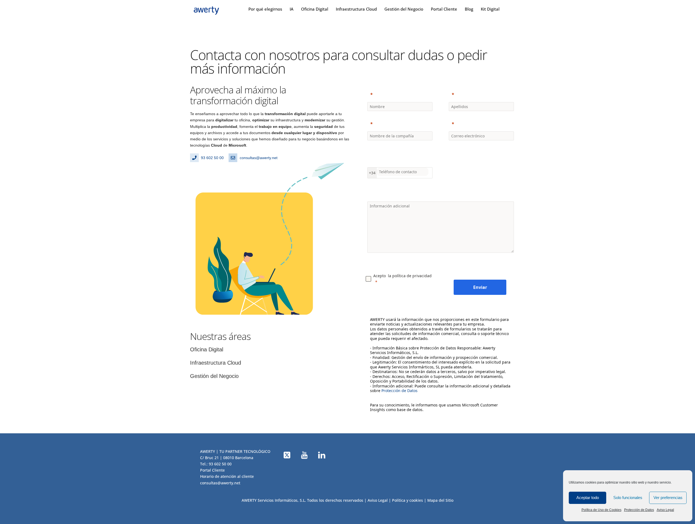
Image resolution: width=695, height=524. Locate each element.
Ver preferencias (668, 497)
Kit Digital (490, 9)
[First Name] (399, 94)
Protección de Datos (639, 510)
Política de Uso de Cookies (601, 510)
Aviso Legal (665, 510)
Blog (469, 9)
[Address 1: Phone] (399, 156)
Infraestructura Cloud (356, 9)
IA (291, 9)
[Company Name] (399, 124)
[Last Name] (481, 94)
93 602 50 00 (220, 463)
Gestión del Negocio (403, 9)
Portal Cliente (444, 9)
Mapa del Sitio (440, 500)
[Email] (481, 124)
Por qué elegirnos (265, 9)
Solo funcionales (627, 497)
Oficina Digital (314, 9)
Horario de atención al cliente (227, 476)
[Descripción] (440, 194)
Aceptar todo (587, 497)
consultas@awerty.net (220, 482)
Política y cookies (407, 500)
